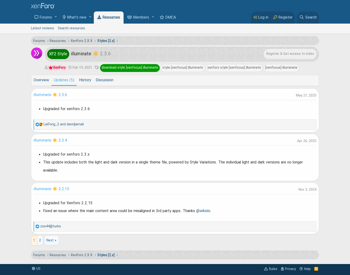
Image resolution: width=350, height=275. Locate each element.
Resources (111, 17)
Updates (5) (64, 80)
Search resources (71, 28)
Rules (273, 269)
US (37, 268)
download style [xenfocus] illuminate (130, 67)
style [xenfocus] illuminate (182, 67)
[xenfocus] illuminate (281, 67)
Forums (46, 17)
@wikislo (203, 211)
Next (50, 240)
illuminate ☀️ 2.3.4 (50, 141)
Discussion (104, 80)
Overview (41, 80)
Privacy (290, 269)
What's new (76, 17)
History (85, 80)
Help (307, 269)
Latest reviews (42, 28)
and (64, 124)
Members (141, 17)
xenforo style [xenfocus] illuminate (234, 67)
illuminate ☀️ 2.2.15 (51, 189)
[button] (55, 17)
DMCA (170, 17)
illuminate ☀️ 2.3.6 (50, 95)
